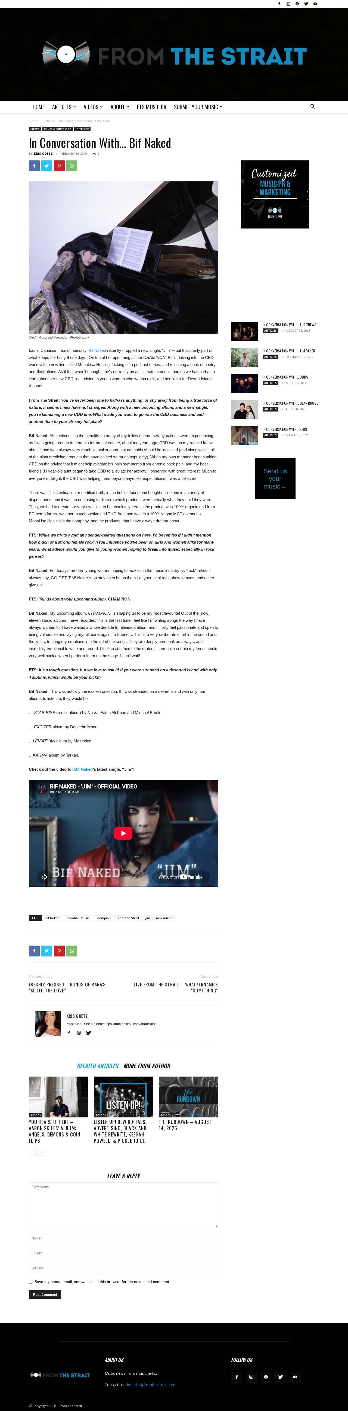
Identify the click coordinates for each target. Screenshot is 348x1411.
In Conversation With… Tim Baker (289, 350)
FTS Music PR (151, 107)
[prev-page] (32, 1152)
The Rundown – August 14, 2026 (185, 1125)
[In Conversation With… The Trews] (244, 331)
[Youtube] (315, 4)
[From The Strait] (174, 54)
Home (39, 107)
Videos (91, 107)
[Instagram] (288, 4)
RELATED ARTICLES (97, 1065)
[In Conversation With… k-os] (244, 435)
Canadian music (77, 918)
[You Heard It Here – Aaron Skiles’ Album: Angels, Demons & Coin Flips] (58, 1097)
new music (164, 918)
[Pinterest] (59, 165)
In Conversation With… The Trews (289, 324)
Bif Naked (97, 350)
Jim (147, 918)
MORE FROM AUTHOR (146, 1065)
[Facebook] (279, 4)
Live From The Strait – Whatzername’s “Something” (176, 988)
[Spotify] (297, 4)
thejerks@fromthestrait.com (150, 1384)
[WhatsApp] (71, 165)
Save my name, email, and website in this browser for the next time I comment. (102, 1281)
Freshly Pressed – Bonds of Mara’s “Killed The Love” (67, 988)
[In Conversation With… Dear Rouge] (244, 409)
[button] (312, 107)
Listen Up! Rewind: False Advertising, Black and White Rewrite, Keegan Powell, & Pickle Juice (121, 1131)
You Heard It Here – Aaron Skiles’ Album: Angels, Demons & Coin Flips (54, 1131)
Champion (103, 918)
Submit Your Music (196, 107)
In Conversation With (57, 129)
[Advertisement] (123, 897)
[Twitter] (306, 4)
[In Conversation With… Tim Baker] (244, 357)
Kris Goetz (43, 153)
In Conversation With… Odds (285, 377)
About (118, 107)
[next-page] (41, 1152)
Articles (62, 107)
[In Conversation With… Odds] (244, 383)
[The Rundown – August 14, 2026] (188, 1097)
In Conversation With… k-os (285, 429)
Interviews (82, 129)
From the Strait (128, 918)
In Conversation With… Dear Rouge (290, 403)
